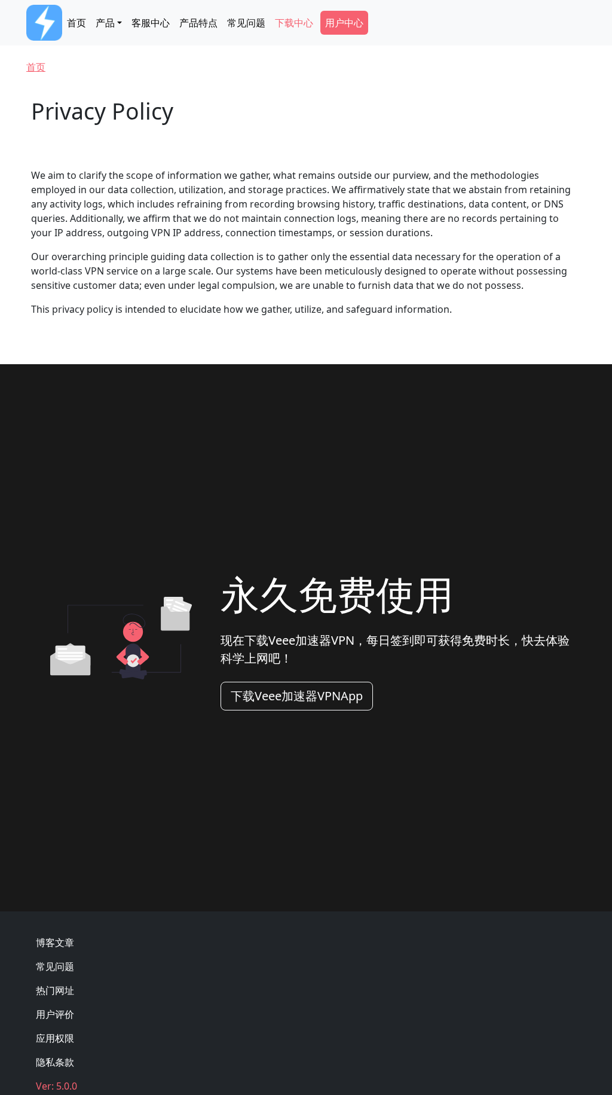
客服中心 (150, 22)
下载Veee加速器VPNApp (297, 696)
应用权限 (55, 1038)
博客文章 (55, 942)
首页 (76, 22)
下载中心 (294, 22)
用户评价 (55, 1014)
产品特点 (198, 22)
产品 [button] (105, 22)
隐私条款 (55, 1062)
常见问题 (246, 22)
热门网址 (55, 990)
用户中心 (344, 22)
